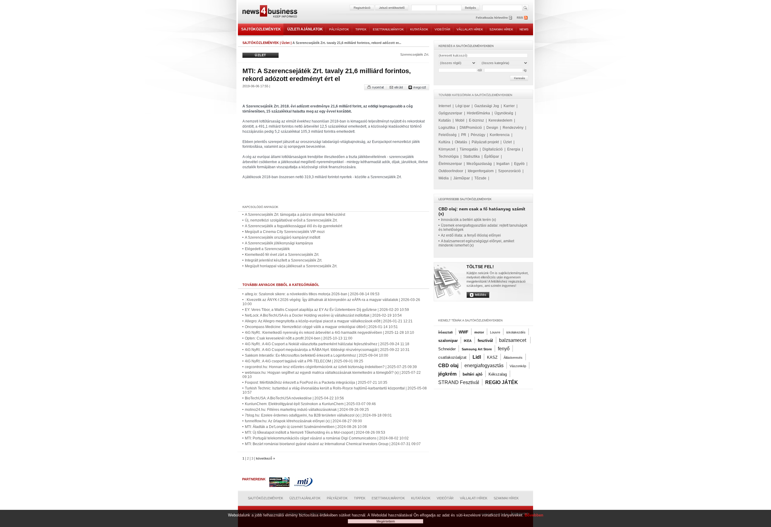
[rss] (523, 17)
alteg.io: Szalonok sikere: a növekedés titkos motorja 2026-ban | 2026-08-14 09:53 (312, 294)
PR (463, 135)
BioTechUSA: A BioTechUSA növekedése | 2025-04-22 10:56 (294, 398)
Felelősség (448, 135)
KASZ (492, 357)
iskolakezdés (516, 332)
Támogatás (469, 149)
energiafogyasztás (484, 365)
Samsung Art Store (477, 349)
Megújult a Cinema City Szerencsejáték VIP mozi (285, 232)
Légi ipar (462, 106)
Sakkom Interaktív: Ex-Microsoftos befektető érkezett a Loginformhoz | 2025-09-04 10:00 (316, 355)
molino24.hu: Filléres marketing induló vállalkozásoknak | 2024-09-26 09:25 (307, 410)
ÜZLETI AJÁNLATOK (305, 29)
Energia (513, 149)
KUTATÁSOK (419, 29)
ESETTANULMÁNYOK (388, 29)
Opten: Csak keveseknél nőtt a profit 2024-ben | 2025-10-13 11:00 (298, 338)
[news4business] (269, 12)
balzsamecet (513, 340)
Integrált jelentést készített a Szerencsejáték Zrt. (283, 260)
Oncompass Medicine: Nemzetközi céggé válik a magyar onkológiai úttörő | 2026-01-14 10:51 (321, 327)
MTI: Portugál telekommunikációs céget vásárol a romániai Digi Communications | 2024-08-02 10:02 (327, 438)
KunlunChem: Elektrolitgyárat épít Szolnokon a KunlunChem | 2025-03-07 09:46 (310, 404)
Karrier (509, 106)
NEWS (524, 29)
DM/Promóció (471, 128)
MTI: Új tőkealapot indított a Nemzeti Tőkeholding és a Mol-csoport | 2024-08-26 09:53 (315, 432)
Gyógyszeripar (450, 113)
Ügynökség (504, 113)
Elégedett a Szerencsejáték (267, 249)
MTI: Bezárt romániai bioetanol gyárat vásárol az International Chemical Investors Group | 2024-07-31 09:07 (333, 444)
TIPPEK (361, 29)
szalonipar (448, 340)
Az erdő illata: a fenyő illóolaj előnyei (471, 235)
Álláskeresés (513, 357)
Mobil (459, 120)
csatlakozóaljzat (452, 357)
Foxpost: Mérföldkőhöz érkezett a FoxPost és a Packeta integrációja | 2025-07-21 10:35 (316, 382)
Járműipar (461, 178)
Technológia (449, 156)
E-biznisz (476, 120)
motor (479, 332)
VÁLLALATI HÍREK (470, 29)
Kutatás (445, 120)
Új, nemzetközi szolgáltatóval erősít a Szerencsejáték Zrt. (291, 220)
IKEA (468, 341)
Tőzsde (480, 178)
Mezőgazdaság (479, 164)
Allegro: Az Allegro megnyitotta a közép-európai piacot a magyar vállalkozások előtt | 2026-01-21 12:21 (329, 321)
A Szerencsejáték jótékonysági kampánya (279, 243)
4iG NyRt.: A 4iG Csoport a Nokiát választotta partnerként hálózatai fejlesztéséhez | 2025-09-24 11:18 (327, 344)
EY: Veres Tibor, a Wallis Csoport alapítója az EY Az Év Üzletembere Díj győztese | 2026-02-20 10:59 (327, 310)
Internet (445, 106)
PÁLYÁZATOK (339, 29)
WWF (463, 332)
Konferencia (500, 135)
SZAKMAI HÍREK (501, 29)
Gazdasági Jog (486, 106)
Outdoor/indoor (451, 171)
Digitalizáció (492, 149)
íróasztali (445, 332)
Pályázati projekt (485, 142)
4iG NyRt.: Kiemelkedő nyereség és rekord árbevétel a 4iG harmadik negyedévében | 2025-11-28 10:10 (329, 332)
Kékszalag (498, 374)
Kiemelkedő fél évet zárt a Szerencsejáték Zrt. (282, 255)
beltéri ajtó (472, 374)
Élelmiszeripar (450, 164)
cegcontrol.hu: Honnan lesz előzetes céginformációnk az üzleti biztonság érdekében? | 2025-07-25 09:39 (331, 367)
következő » (265, 458)
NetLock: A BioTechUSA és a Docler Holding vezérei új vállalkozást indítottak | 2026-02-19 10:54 (323, 315)
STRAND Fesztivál (458, 382)
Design (492, 128)
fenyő (504, 348)
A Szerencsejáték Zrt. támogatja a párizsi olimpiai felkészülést (295, 214)
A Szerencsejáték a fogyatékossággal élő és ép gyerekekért (293, 226)
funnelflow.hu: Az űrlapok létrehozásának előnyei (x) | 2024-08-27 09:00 (303, 421)
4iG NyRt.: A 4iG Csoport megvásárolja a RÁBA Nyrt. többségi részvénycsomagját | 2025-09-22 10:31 (327, 350)
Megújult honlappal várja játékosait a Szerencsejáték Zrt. (291, 266)
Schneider (447, 349)
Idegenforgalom (481, 171)
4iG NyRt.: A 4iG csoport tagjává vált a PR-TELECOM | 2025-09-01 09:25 (304, 361)
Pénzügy (478, 135)
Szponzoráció (509, 171)
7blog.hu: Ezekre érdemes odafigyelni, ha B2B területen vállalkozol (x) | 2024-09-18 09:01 (318, 415)
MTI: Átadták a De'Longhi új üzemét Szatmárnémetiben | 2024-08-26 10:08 (306, 427)
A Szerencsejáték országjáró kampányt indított (282, 237)
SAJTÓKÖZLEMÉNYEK (261, 29)
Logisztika (447, 128)
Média (444, 178)
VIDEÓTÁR (442, 29)
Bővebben (534, 515)
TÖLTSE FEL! (480, 266)
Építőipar (491, 156)
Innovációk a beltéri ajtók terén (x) (468, 220)
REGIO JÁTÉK (501, 382)
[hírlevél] (494, 17)
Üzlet (286, 43)
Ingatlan (503, 164)
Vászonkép (518, 366)
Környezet (447, 149)
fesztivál (485, 340)
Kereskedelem (500, 120)
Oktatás (461, 142)
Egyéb (519, 164)
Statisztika (471, 156)
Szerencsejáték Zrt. (414, 54)
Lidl (477, 357)
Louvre (495, 332)
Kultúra (444, 142)
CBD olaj (448, 365)
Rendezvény (513, 128)
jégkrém (447, 374)
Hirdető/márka (478, 113)
